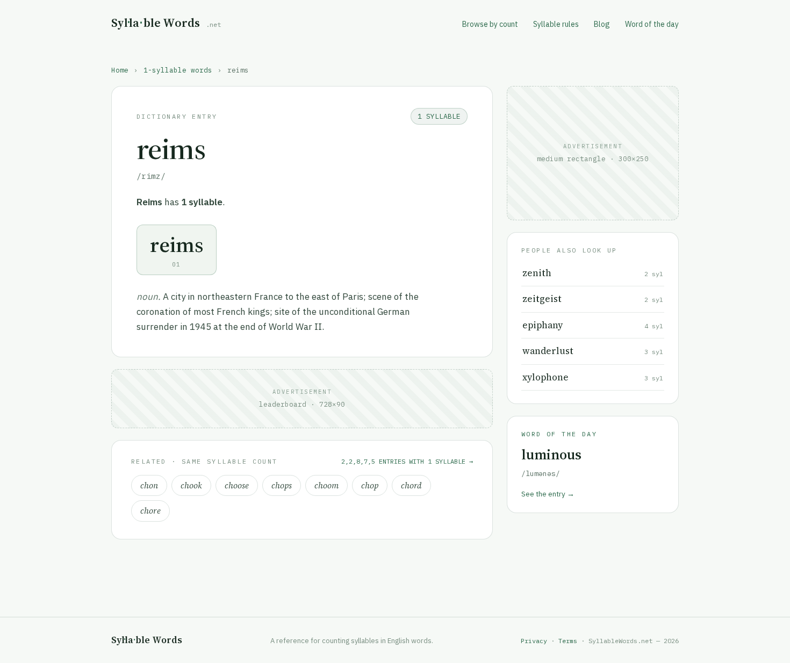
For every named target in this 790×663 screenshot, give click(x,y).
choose (237, 485)
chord (411, 485)
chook (191, 485)
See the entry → (547, 494)
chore (150, 510)
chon (149, 485)
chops (281, 485)
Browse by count (490, 24)
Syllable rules (556, 24)
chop (369, 485)
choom (326, 485)
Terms (567, 641)
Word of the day (652, 24)
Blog (602, 24)
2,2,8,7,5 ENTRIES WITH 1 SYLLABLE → (407, 461)
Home (119, 70)
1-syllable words (177, 70)
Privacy (534, 641)
